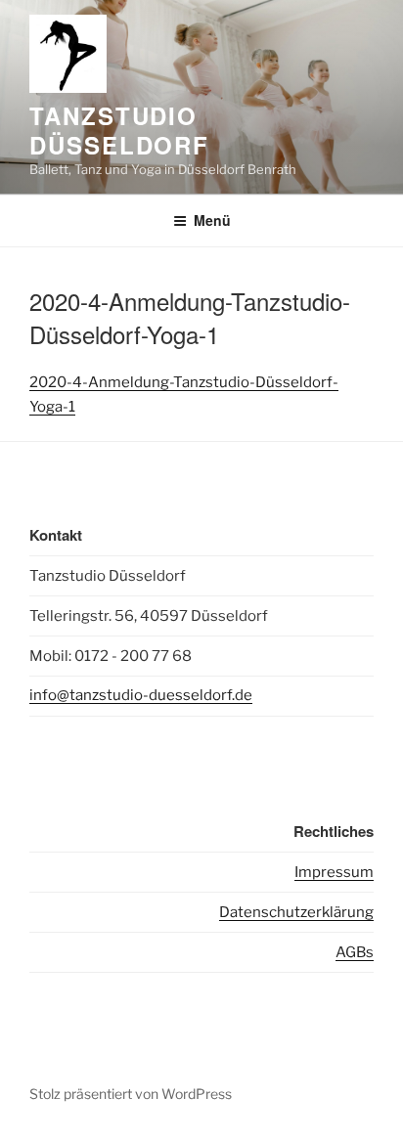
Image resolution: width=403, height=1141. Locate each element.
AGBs (355, 952)
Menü (212, 220)
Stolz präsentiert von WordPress (130, 1093)
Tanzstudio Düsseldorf (119, 130)
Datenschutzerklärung (296, 912)
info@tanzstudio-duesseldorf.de (140, 695)
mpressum (336, 872)
